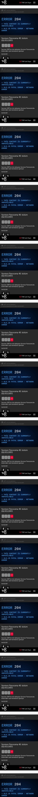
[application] (19, 398)
